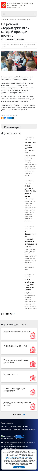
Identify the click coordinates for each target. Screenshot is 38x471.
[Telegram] (8, 118)
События (4, 427)
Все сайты (18, 414)
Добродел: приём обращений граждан (17, 403)
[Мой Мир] (10, 118)
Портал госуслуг (11, 374)
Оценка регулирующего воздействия (15, 389)
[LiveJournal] (13, 118)
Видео (33, 429)
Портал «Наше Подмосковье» (17, 331)
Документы (26, 429)
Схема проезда (8, 444)
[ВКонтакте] (5, 118)
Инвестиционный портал (15, 345)
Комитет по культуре (23, 20)
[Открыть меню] (4, 13)
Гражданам (16, 429)
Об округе (12, 427)
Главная (4, 20)
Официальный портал (20, 5)
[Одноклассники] (2, 118)
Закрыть (19, 467)
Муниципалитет (22, 427)
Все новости (7, 313)
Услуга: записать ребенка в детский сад (16, 361)
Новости (11, 20)
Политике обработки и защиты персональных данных (19, 458)
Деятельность (6, 429)
